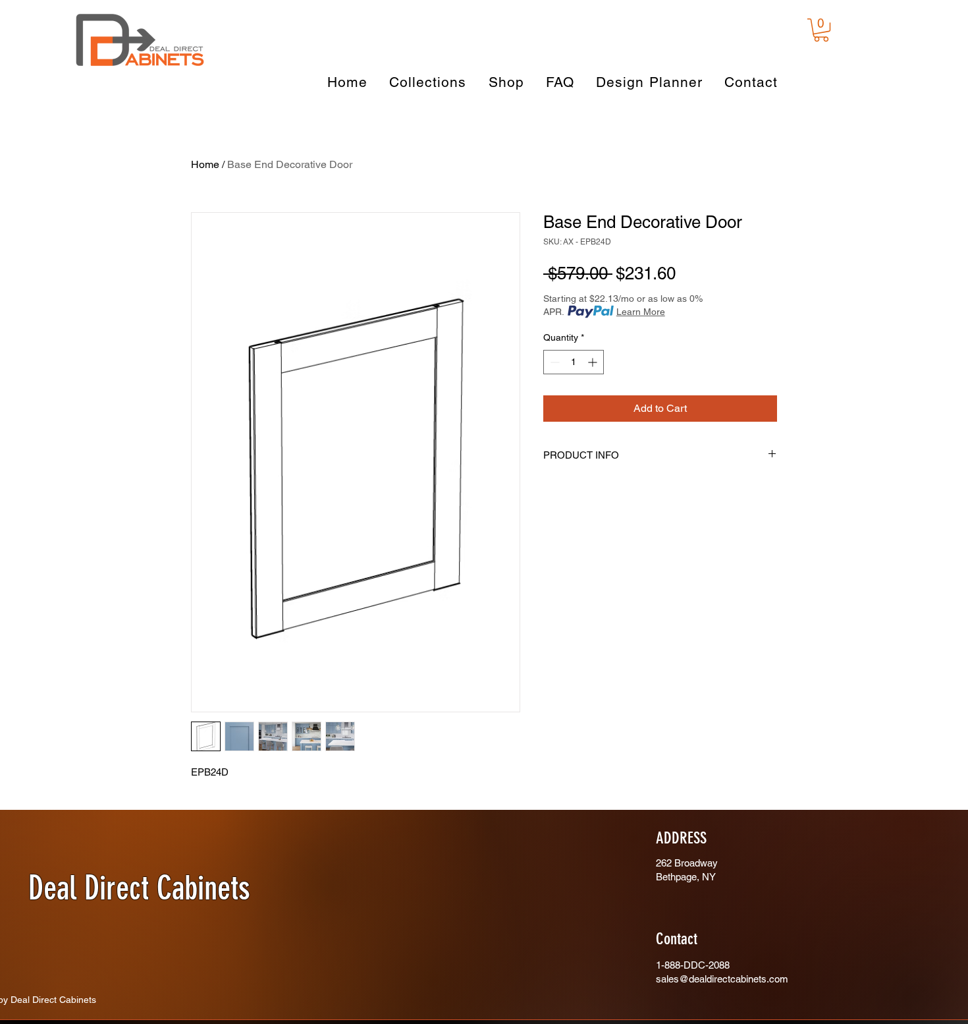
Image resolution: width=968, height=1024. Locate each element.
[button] (821, 30)
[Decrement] (553, 362)
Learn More (640, 311)
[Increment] (593, 362)
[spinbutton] (573, 362)
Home (205, 164)
